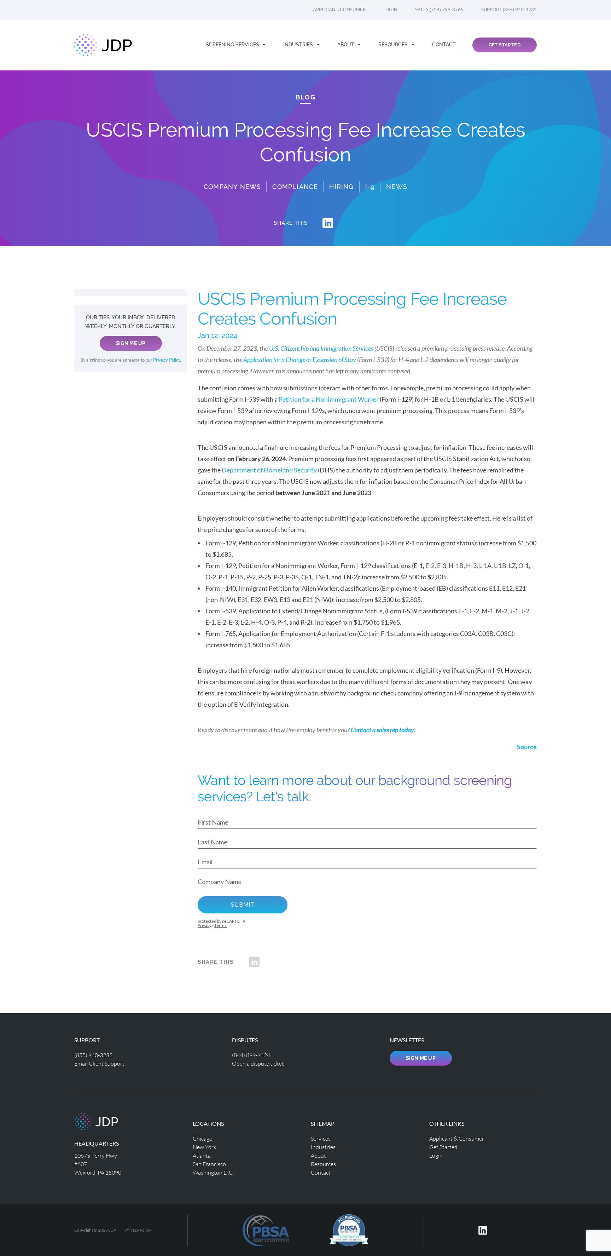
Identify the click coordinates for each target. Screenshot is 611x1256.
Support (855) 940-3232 (509, 9)
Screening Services (233, 44)
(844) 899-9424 (251, 1054)
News (396, 186)
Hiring (341, 186)
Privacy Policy (166, 360)
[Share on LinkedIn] (327, 223)
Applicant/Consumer (339, 9)
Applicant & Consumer (456, 1138)
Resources (393, 44)
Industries (298, 44)
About (346, 44)
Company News (232, 186)
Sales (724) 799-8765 (439, 9)
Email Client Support (99, 1063)
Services (321, 1138)
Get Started (504, 44)
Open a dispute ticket (258, 1063)
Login (390, 9)
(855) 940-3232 (93, 1054)
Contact (444, 44)
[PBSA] (349, 1229)
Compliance (295, 186)
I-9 (370, 186)
